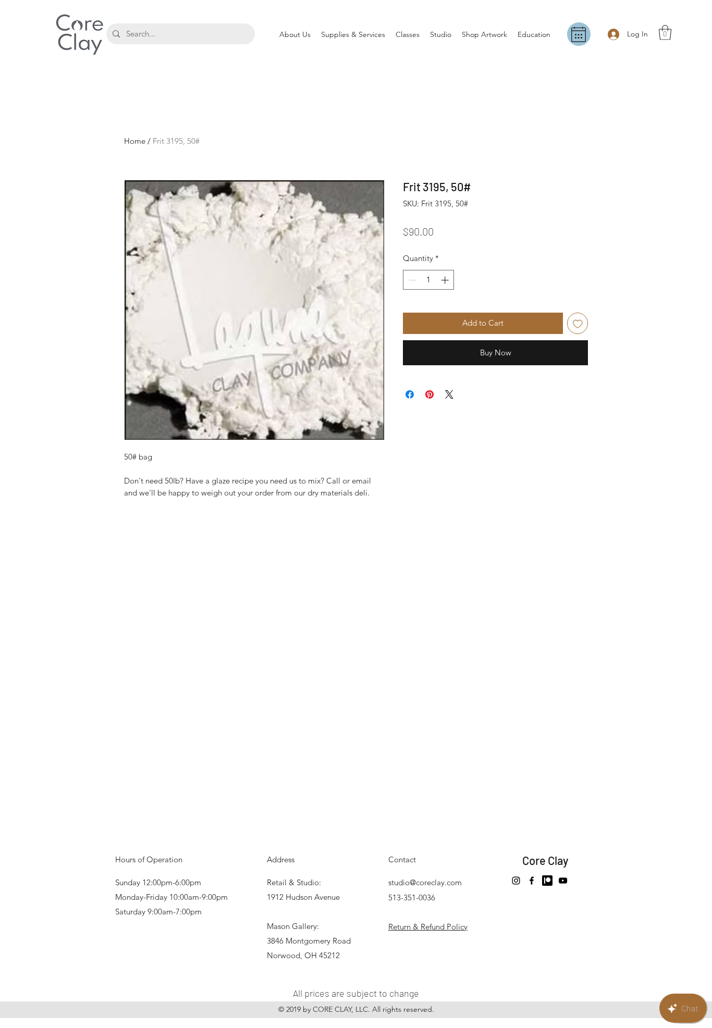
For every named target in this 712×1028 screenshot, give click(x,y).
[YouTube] (563, 880)
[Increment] (446, 280)
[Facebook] (531, 880)
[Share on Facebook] (409, 394)
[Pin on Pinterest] (429, 394)
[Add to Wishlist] (577, 323)
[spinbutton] (429, 280)
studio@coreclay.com (425, 882)
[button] (665, 32)
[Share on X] (449, 394)
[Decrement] (411, 280)
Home (134, 141)
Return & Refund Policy (428, 927)
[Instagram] (516, 880)
